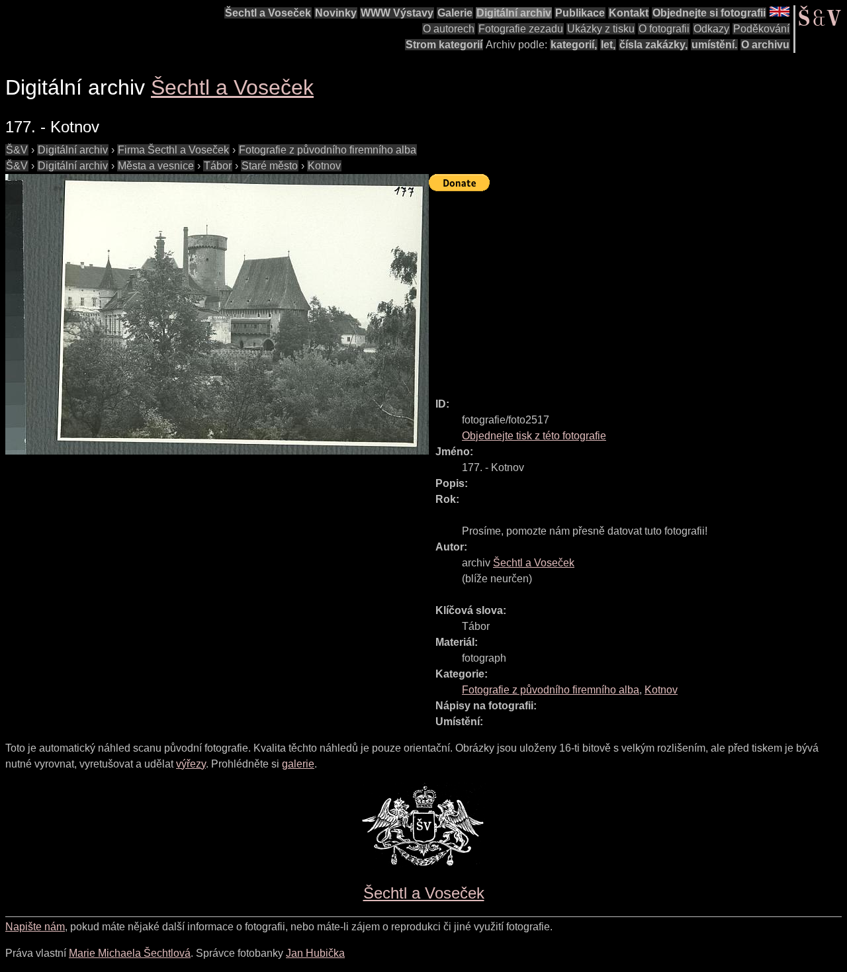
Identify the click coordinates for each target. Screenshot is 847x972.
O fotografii (664, 28)
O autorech (448, 28)
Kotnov (324, 165)
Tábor (218, 165)
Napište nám (35, 926)
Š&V (17, 149)
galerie (298, 764)
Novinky (336, 13)
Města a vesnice (156, 165)
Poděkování (761, 28)
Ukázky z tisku (601, 28)
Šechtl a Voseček (268, 13)
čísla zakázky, (653, 44)
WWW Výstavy (397, 13)
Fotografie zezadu (520, 28)
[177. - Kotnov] (217, 314)
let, (608, 44)
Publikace (580, 13)
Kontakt (628, 13)
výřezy (191, 764)
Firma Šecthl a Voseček (173, 149)
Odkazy (711, 28)
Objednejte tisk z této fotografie (534, 435)
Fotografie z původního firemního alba (327, 149)
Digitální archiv (513, 13)
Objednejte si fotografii (709, 13)
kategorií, (574, 44)
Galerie (454, 13)
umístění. (714, 44)
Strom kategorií (444, 44)
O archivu (765, 44)
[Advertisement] (638, 288)
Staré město (270, 165)
